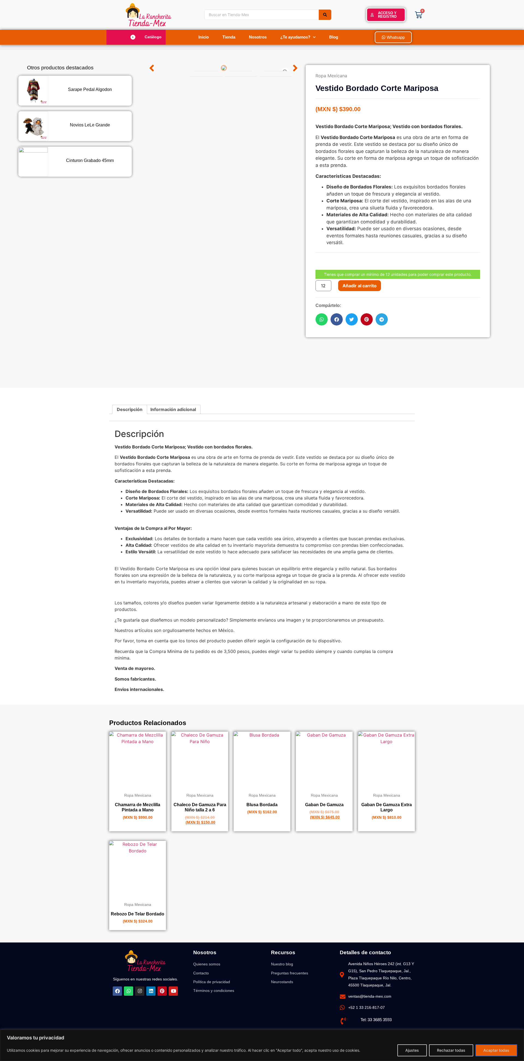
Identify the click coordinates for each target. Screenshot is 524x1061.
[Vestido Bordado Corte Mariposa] (223, 68)
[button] (138, 37)
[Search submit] (325, 15)
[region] (262, 1045)
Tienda (228, 37)
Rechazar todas (451, 1050)
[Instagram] (139, 991)
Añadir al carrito (360, 285)
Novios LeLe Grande (90, 125)
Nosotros (258, 37)
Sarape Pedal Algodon (90, 89)
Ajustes (412, 1050)
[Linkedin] (151, 991)
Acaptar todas (496, 1050)
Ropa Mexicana (331, 75)
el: (365, 1019)
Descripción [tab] (129, 409)
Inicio (203, 37)
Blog (333, 37)
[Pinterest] (162, 991)
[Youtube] (173, 991)
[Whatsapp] (128, 991)
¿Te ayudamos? (295, 37)
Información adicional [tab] (173, 409)
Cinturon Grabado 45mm (90, 160)
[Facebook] (117, 991)
